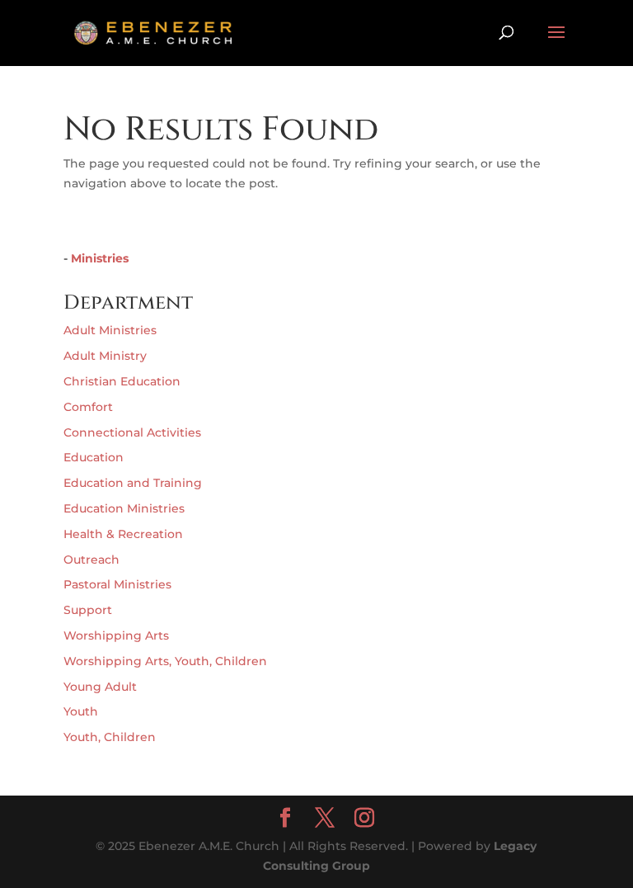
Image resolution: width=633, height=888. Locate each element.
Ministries (100, 258)
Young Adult (100, 686)
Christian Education (122, 381)
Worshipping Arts (116, 635)
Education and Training (132, 482)
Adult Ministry (105, 355)
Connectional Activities (132, 432)
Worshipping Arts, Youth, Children (165, 661)
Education (93, 457)
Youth (80, 711)
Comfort (88, 406)
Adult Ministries (110, 330)
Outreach (91, 559)
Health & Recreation (123, 534)
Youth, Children (109, 737)
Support (87, 609)
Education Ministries (124, 508)
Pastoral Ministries (117, 584)
